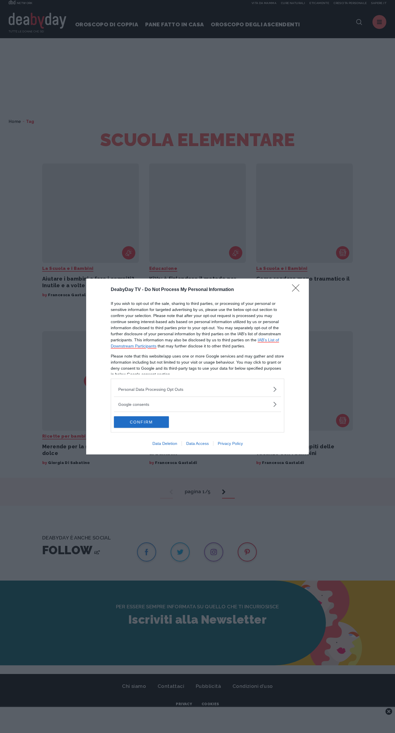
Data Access (197, 443)
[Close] (297, 289)
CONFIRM (141, 422)
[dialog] (197, 366)
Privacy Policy (230, 443)
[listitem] (197, 389)
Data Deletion (164, 443)
